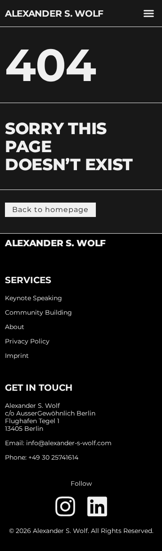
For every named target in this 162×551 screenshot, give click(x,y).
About (14, 327)
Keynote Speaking (33, 298)
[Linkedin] (97, 506)
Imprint (17, 356)
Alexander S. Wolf (54, 13)
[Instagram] (65, 506)
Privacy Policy (27, 341)
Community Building (38, 312)
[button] (149, 13)
